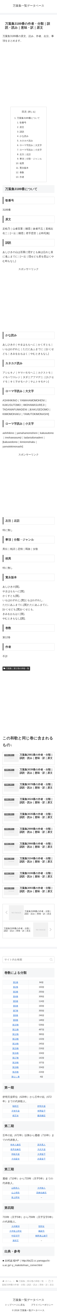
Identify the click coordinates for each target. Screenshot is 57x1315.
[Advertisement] (28, 75)
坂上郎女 (15, 1197)
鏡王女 (16, 1115)
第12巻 (15, 1034)
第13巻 (15, 1039)
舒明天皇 (41, 1106)
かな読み (24, 136)
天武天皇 (41, 1149)
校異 (22, 163)
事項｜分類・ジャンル (31, 158)
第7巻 (15, 1010)
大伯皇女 (15, 1159)
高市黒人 (41, 1145)
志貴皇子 (41, 1159)
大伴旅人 (41, 1188)
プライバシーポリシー (42, 1305)
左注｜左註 (25, 154)
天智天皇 (15, 1111)
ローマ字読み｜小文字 (31, 150)
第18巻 (15, 1062)
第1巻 (15, 982)
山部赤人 (15, 1188)
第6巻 (15, 1006)
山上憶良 (15, 1193)
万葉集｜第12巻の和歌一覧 (17, 668)
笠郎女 (41, 1226)
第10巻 (15, 1025)
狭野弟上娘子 (41, 1236)
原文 (22, 127)
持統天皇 (15, 1154)
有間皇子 (41, 1111)
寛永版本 (24, 168)
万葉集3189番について (28, 118)
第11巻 (15, 1029)
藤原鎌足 (41, 1115)
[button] (51, 959)
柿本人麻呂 (15, 1145)
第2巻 (15, 987)
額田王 (16, 1106)
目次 (24, 111)
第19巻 (15, 1067)
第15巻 (15, 1048)
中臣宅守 (15, 1236)
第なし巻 (15, 1077)
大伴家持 (15, 1226)
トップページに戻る (15, 1305)
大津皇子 (41, 1154)
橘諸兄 (41, 1231)
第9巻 (15, 1020)
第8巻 (15, 1015)
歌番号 (23, 122)
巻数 (22, 172)
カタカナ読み (26, 140)
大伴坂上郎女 (15, 1231)
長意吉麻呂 (15, 1149)
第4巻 (15, 996)
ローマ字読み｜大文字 (31, 145)
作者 (22, 177)
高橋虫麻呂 (41, 1193)
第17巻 (15, 1058)
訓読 (22, 131)
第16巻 (15, 1053)
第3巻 (15, 992)
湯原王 (16, 1240)
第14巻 (15, 1044)
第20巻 (15, 1072)
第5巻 (15, 1001)
